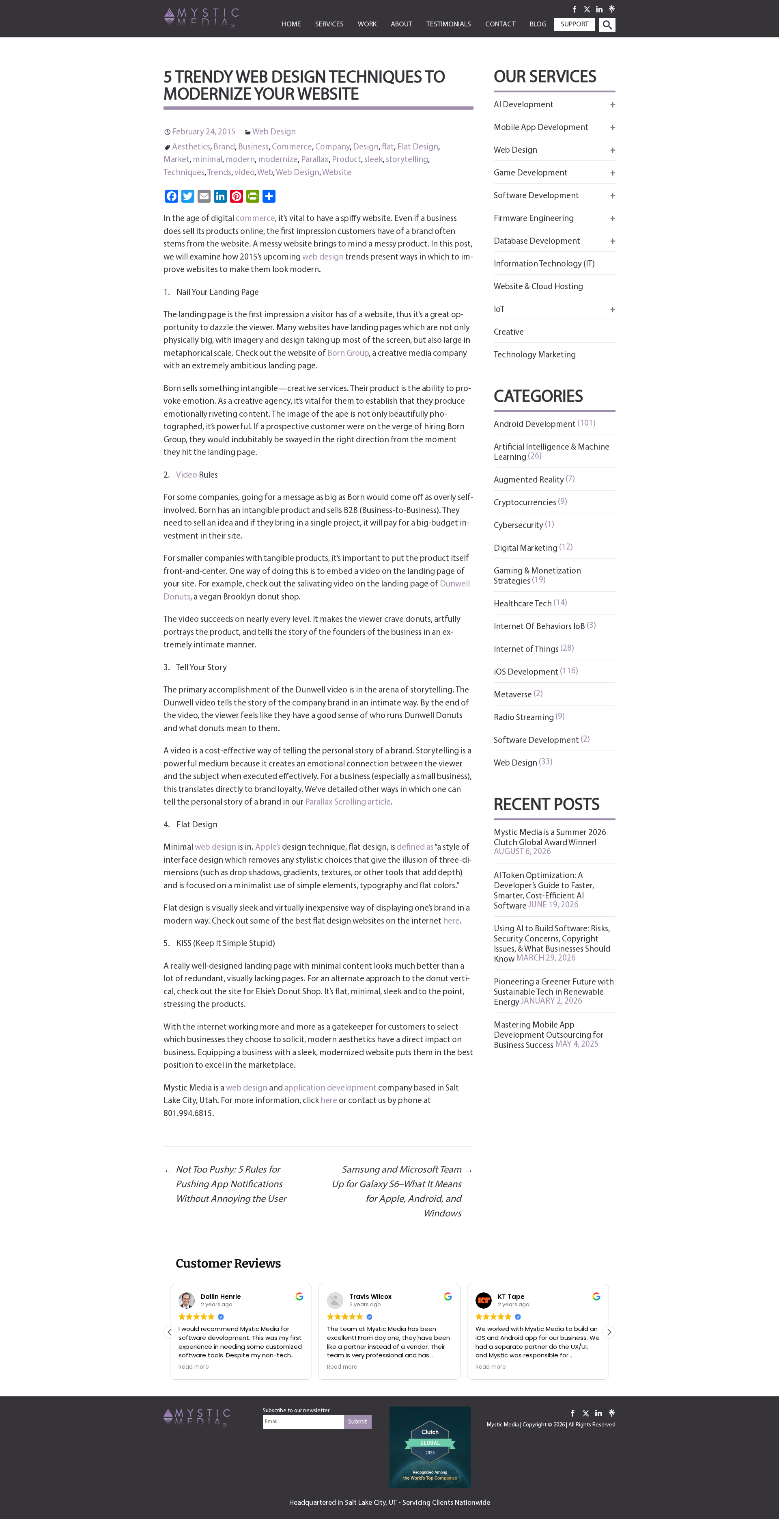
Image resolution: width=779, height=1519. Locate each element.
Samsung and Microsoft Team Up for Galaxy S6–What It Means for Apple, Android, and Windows (402, 1192)
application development (330, 1088)
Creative (509, 332)
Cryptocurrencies (525, 503)
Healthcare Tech (523, 604)
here (451, 921)
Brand (224, 147)
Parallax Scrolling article (348, 802)
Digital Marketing (525, 548)
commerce (255, 218)
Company (332, 147)
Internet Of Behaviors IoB (539, 627)
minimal (207, 160)
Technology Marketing (535, 355)
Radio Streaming (524, 718)
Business (253, 147)
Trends (219, 173)
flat (388, 147)
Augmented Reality (529, 480)
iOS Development (526, 672)
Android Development (535, 424)
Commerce (292, 147)
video (244, 173)
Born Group (348, 353)
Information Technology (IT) (544, 264)
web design (323, 257)
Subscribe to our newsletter (296, 1411)
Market (176, 160)
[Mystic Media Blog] (214, 17)
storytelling (407, 160)
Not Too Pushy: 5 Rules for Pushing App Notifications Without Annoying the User (225, 1184)
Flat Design (417, 147)
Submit (358, 1422)
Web (265, 173)
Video (186, 475)
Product (346, 160)
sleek (373, 160)
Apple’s (267, 847)
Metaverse (513, 695)
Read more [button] (194, 1367)
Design (366, 147)
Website (336, 173)
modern (240, 160)
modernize (278, 160)
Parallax (315, 160)
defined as (415, 847)
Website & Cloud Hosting (538, 287)
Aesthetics (191, 147)
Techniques (184, 173)
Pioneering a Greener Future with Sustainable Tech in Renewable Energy (554, 992)
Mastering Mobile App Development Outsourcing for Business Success (549, 1035)
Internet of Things (526, 649)
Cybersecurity (518, 525)
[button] (609, 1332)
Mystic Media (503, 1425)
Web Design (274, 132)
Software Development (536, 740)
